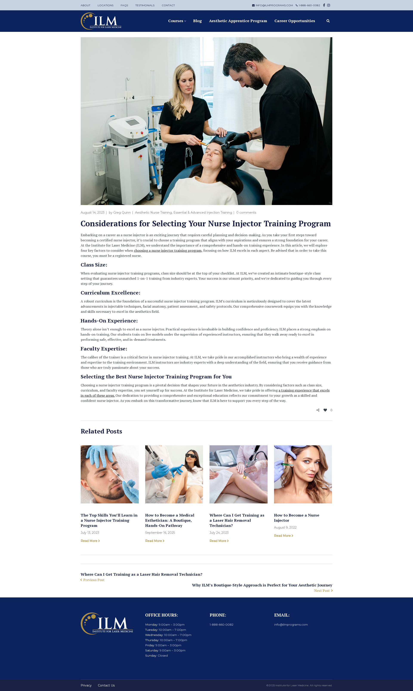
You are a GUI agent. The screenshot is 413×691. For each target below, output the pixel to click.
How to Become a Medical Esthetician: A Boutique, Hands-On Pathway (169, 520)
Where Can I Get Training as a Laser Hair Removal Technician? (237, 520)
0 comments (246, 212)
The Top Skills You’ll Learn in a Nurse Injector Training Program (109, 520)
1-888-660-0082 (309, 5)
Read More (89, 541)
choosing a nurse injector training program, (168, 250)
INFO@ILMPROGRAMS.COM (274, 5)
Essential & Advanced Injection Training (202, 212)
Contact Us (106, 685)
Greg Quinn (122, 212)
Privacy (86, 685)
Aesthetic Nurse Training (153, 212)
